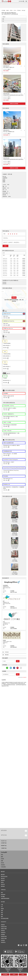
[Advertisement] (14, 214)
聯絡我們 (3, 880)
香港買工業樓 (3, 938)
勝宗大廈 (14, 572)
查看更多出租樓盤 (14, 168)
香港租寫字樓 (3, 926)
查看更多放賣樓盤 (14, 103)
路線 (23, 974)
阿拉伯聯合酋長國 (4, 918)
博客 (2, 892)
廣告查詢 (3, 878)
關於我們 (3, 874)
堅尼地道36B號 (15, 519)
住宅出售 (4, 282)
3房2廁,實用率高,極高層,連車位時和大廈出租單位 (13, 159)
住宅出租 (4, 283)
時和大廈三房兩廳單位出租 (8, 131)
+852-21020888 (13, 628)
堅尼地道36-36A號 (14, 545)
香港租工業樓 (3, 928)
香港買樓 (3, 934)
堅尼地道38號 (14, 506)
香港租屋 (3, 924)
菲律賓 (2, 858)
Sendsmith (24, 677)
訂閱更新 (5, 974)
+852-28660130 (13, 608)
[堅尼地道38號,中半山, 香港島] (14, 501)
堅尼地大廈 (15, 532)
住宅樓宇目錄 (3, 843)
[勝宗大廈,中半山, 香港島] (14, 567)
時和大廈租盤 (6, 108)
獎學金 (2, 882)
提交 (5, 246)
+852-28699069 (13, 647)
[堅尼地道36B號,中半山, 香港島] (14, 514)
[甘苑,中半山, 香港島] (14, 554)
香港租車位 (3, 932)
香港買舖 (3, 940)
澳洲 (2, 912)
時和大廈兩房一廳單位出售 (8, 67)
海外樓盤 (3, 896)
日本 (2, 906)
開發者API (3, 894)
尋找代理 (3, 884)
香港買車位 (3, 942)
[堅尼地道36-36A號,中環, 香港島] (14, 541)
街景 (3, 21)
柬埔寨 (2, 908)
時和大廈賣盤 (6, 44)
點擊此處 (14, 297)
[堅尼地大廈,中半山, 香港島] (14, 527)
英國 (2, 914)
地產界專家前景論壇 (5, 898)
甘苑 (14, 558)
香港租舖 (3, 930)
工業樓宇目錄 (3, 848)
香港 (2, 854)
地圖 (3, 19)
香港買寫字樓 (3, 936)
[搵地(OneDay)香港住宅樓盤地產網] (6, 1)
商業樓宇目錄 (3, 845)
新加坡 (2, 862)
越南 (2, 856)
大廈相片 (3, 16)
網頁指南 (3, 886)
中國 (2, 904)
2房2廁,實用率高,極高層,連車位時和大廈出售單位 (13, 95)
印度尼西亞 (3, 867)
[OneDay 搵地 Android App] (19, 951)
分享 (14, 974)
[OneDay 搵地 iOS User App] (8, 951)
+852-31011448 (13, 592)
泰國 (2, 860)
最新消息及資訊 (4, 876)
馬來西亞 (3, 865)
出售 (4, 252)
